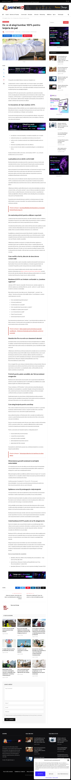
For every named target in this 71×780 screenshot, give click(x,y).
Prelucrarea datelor (33, 771)
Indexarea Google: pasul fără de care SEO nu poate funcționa (63, 78)
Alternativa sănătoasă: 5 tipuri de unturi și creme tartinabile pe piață (35, 596)
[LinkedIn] (3, 76)
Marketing (42, 14)
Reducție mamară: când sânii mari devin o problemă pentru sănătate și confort (13, 597)
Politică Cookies (49, 777)
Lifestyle (36, 14)
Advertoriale (5, 21)
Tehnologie (60, 14)
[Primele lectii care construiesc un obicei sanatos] (24, 643)
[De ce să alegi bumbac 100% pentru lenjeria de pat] (24, 49)
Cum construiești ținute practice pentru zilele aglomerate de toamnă (23, 671)
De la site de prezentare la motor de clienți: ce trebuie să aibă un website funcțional (63, 69)
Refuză (51, 773)
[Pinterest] (3, 80)
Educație (30, 14)
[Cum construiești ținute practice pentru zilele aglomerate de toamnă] (24, 664)
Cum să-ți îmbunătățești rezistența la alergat (63, 133)
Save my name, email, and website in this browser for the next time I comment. (24, 715)
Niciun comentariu (26, 31)
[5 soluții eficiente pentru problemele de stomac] (9, 643)
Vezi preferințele (63, 773)
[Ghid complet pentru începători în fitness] (52, 150)
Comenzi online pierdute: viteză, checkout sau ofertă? (63, 87)
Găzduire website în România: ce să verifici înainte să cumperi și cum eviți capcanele (63, 125)
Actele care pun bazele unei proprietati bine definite (8, 630)
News (9, 18)
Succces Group (10, 31)
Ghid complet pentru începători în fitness (62, 149)
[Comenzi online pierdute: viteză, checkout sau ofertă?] (52, 87)
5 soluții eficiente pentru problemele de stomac (8, 649)
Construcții (24, 14)
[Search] (68, 14)
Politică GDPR (55, 777)
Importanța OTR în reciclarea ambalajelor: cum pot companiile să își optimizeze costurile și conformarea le (8, 672)
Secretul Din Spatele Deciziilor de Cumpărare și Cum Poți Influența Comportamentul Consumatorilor (39, 652)
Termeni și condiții (19, 771)
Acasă (7, 14)
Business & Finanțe (14, 14)
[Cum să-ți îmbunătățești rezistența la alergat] (52, 134)
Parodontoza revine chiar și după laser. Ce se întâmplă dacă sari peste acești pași (38, 672)
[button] (68, 760)
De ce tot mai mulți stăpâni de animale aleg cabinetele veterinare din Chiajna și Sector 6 (23, 631)
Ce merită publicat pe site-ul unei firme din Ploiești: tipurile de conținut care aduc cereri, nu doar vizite (27, 2)
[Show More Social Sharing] (34, 35)
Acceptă (40, 773)
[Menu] (3, 14)
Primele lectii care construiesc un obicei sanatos (22, 650)
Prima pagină (4, 18)
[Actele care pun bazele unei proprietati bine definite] (9, 623)
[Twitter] (3, 73)
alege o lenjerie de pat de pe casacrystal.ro (31, 271)
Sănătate (49, 14)
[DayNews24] (14, 8)
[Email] (3, 83)
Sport (54, 14)
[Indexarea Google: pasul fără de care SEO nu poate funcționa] (52, 78)
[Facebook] (3, 69)
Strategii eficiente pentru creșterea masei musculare (63, 141)
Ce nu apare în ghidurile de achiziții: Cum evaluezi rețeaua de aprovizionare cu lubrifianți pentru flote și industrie (38, 632)
